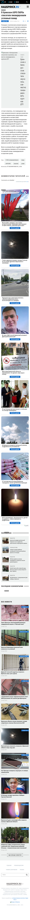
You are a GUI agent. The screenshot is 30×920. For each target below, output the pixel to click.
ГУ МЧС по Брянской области (12, 160)
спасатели (16, 163)
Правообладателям (19, 865)
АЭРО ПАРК (8, 163)
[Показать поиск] (27, 2)
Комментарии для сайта (22, 181)
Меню (28, 6)
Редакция (9, 865)
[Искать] (27, 875)
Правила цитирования (11, 869)
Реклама (22, 869)
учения (22, 163)
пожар (22, 160)
